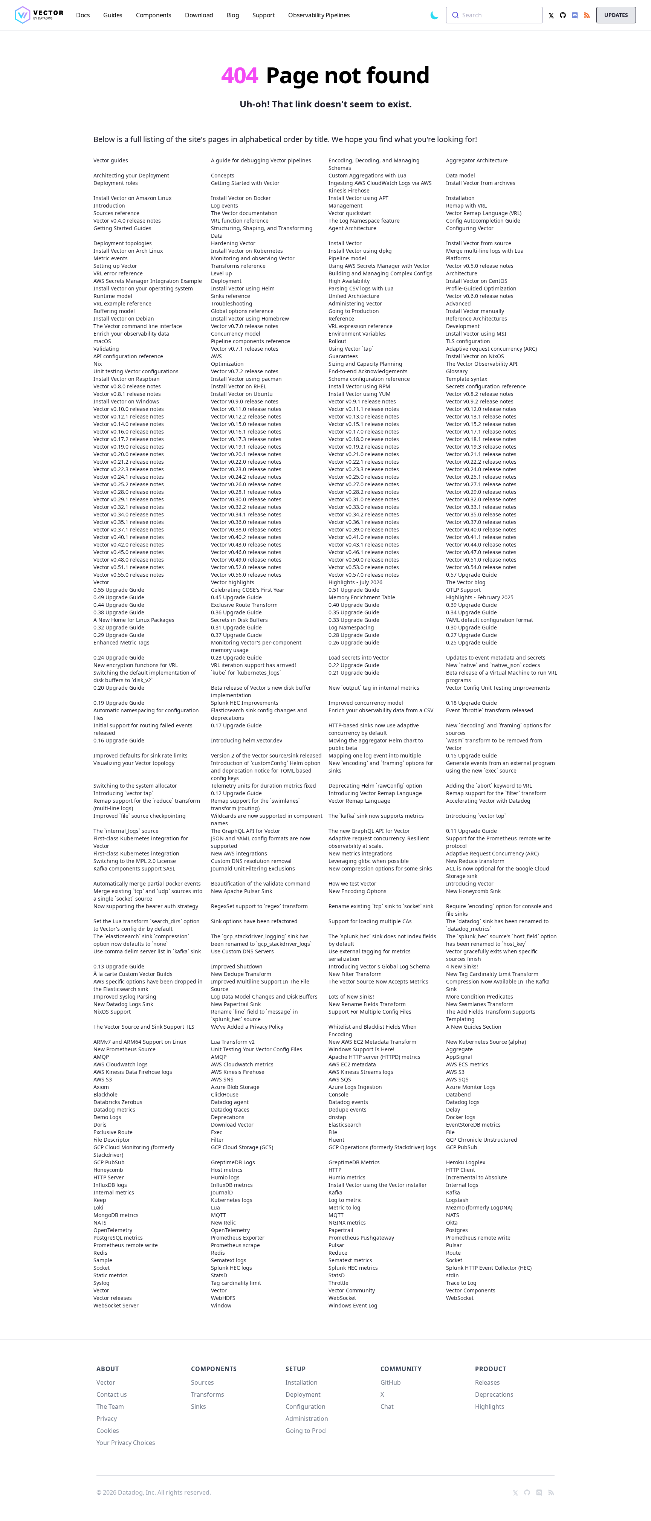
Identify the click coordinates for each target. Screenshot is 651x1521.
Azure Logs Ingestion (355, 1086)
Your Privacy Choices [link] (125, 1443)
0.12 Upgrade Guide (236, 793)
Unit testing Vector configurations (136, 371)
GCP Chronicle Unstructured (481, 1139)
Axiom (101, 1086)
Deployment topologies (122, 243)
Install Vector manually (475, 311)
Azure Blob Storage (235, 1086)
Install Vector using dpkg (360, 250)
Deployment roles (115, 182)
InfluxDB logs (110, 1184)
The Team (110, 1406)
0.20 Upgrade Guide (118, 687)
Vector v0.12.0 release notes (481, 408)
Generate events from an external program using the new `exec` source (500, 766)
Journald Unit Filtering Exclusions (253, 868)
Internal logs (462, 1184)
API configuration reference (128, 356)
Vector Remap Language (359, 800)
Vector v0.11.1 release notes (364, 408)
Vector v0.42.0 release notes (128, 544)
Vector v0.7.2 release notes (244, 371)
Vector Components (470, 1290)
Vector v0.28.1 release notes (246, 491)
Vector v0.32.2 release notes (246, 506)
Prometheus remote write (478, 1237)
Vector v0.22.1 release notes (364, 461)
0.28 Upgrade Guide (354, 634)
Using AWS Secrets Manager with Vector (379, 265)
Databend (458, 1094)
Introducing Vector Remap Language (375, 793)
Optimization (227, 363)
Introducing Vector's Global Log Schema (379, 966)
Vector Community (352, 1290)
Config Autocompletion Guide (483, 220)
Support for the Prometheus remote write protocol (498, 842)
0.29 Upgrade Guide (118, 634)
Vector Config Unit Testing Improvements (498, 687)
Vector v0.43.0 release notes (246, 544)
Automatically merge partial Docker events (147, 883)
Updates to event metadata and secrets (496, 657)
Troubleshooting (231, 303)
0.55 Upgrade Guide (118, 589)
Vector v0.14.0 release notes (128, 424)
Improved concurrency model (366, 702)
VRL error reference (118, 273)
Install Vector (345, 243)
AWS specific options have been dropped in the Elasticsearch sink (148, 985)
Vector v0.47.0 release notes (481, 552)
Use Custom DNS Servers (242, 951)
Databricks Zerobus (117, 1102)
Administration (307, 1418)
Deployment (226, 280)
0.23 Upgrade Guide (236, 657)
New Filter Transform (355, 973)
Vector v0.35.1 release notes (128, 521)
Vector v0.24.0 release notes (481, 469)
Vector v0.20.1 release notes (246, 454)
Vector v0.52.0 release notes (246, 567)
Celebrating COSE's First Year (247, 589)
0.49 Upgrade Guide (118, 597)
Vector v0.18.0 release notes (364, 439)
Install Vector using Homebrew (250, 318)
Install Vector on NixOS (475, 356)
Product (490, 1369)
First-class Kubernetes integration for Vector (140, 842)
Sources (202, 1382)
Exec (216, 1132)
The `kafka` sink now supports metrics (376, 815)
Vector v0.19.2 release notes (364, 446)
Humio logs (225, 1177)
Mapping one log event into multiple (375, 755)
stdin (452, 1275)
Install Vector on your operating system (143, 288)
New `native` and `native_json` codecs (493, 665)
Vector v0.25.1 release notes (481, 476)
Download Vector (232, 1124)
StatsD (219, 1275)
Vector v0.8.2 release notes (479, 393)
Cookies (107, 1430)
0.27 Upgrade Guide (471, 634)
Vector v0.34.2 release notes (364, 514)
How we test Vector (352, 883)
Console (338, 1094)
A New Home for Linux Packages (133, 619)
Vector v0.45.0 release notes (128, 552)
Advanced (458, 303)
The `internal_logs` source (126, 830)
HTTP (335, 1169)
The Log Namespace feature (364, 220)
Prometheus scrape (235, 1245)
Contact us (111, 1394)
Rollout (337, 341)
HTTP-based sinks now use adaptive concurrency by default (374, 729)
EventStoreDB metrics (473, 1124)
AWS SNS (222, 1079)
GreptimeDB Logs (233, 1162)
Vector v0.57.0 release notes (364, 574)
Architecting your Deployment (131, 175)
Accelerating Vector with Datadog (488, 800)
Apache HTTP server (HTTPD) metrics (374, 1056)
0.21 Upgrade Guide (354, 672)
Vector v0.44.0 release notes (481, 544)
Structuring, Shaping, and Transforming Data (262, 231)
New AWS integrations (239, 853)
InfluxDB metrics (232, 1184)
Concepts (222, 175)
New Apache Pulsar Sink (241, 891)
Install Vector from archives (480, 182)
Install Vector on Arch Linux (128, 250)
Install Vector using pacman (246, 378)
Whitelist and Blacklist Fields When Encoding (373, 1030)
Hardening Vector (233, 243)
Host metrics (227, 1169)
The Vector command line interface (137, 326)
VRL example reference (122, 303)
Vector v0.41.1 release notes (481, 537)
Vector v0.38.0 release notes (246, 529)
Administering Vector (355, 303)
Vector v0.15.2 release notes (481, 424)
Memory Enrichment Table (362, 597)
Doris (100, 1124)
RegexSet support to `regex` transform (259, 906)
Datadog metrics (114, 1109)
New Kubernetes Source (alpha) (486, 1041)
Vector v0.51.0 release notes (481, 559)
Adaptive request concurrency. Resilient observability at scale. (379, 842)
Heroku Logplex (465, 1162)
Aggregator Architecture (477, 160)
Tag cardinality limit (236, 1282)
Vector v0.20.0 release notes (128, 454)
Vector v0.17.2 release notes (128, 439)
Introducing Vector (470, 883)
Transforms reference (238, 265)
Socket (454, 1260)
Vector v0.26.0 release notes (246, 484)
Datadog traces (230, 1109)
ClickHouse (224, 1094)
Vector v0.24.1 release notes (128, 476)
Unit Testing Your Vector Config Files (256, 1049)
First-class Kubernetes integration (136, 853)
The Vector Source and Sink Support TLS (143, 1026)
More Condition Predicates (479, 996)
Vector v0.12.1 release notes (128, 416)
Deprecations (228, 1117)
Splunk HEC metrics (353, 1267)
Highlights (489, 1406)
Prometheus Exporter (237, 1237)
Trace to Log (461, 1282)
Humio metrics (347, 1177)
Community (401, 1369)
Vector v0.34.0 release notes (128, 514)
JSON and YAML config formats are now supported (260, 842)
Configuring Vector (470, 228)
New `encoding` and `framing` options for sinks (381, 766)
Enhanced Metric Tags (121, 642)
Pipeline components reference (250, 341)
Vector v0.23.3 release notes (364, 469)
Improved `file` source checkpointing (139, 815)
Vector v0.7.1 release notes (244, 348)
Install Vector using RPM (359, 386)
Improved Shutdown (237, 966)
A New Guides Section (473, 1026)
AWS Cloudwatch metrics (242, 1064)
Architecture (461, 273)
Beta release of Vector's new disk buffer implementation (261, 691)
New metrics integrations (361, 853)
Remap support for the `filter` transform (496, 793)
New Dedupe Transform (241, 973)
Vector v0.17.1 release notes (481, 431)
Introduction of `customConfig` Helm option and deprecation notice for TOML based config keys (266, 770)
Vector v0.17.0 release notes (364, 431)
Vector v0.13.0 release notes (364, 416)
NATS (452, 1215)
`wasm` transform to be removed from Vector (494, 744)
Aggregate (459, 1049)
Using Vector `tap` (351, 348)
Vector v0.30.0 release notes (246, 499)
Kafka (335, 1192)
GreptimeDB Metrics (354, 1162)
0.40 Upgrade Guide (354, 604)
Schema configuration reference (369, 378)
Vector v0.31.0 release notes (364, 499)
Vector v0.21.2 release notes (128, 461)
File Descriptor (111, 1139)
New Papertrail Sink (236, 1004)
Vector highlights (232, 582)
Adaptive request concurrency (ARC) (491, 348)
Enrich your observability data (131, 333)
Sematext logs (228, 1260)
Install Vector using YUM (360, 393)
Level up (221, 273)
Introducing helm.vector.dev (246, 740)
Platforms (458, 258)
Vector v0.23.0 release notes (246, 469)
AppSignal (459, 1056)
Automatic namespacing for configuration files (146, 714)
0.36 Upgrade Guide (236, 612)
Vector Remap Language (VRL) (483, 213)
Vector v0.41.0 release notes (364, 537)
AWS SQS (340, 1079)
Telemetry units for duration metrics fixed (263, 785)
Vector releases (112, 1297)
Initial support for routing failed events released (143, 729)
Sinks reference (230, 295)
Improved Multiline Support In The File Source (260, 985)
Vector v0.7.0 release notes (244, 326)
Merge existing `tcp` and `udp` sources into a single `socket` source (147, 894)
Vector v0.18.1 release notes (481, 439)
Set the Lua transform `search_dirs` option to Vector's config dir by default (146, 925)
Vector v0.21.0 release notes (364, 454)
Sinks (198, 1406)
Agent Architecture (352, 228)
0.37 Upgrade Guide (236, 634)
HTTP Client (460, 1169)
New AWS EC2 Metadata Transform (372, 1041)
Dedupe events (348, 1109)
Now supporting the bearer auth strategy (145, 906)
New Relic (223, 1222)
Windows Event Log (353, 1305)
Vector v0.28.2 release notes (364, 491)
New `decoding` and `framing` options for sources (498, 729)
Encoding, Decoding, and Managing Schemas (374, 164)
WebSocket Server (116, 1305)
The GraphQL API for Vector (245, 830)
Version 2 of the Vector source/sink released (266, 755)
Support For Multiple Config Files (370, 1011)
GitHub (391, 1382)
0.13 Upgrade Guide (118, 966)
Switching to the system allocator (135, 785)
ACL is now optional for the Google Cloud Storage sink (497, 872)
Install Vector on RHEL (238, 386)
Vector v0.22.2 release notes (481, 461)
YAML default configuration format (489, 619)
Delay (453, 1109)
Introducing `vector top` (476, 815)
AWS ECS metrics (467, 1064)
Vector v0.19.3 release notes (481, 446)
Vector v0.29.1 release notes (128, 499)
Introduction (109, 205)
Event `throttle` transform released (489, 710)
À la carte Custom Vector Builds (133, 973)
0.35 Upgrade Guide (354, 612)
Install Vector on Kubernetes (247, 250)
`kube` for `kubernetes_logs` (246, 672)
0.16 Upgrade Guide (118, 740)
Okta (452, 1222)
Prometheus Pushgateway (361, 1237)
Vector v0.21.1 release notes (481, 454)
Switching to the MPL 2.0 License (134, 860)
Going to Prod (306, 1430)
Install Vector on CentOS (476, 280)
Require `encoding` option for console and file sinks (499, 910)
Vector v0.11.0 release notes (246, 408)
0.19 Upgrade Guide (118, 702)
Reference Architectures (476, 318)
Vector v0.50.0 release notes (364, 559)
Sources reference (116, 213)
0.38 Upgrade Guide (118, 612)
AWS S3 (455, 1071)
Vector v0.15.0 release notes (246, 424)
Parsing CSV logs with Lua (361, 288)
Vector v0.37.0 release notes (481, 521)
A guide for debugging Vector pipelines (261, 160)
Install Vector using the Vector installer (378, 1184)
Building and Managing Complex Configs (380, 273)
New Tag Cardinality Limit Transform (492, 973)
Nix (97, 363)
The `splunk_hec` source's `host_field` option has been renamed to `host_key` (501, 940)
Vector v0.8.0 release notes (127, 386)
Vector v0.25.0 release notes (364, 476)
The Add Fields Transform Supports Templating (490, 1015)
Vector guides (110, 160)
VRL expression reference (361, 326)
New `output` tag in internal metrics (374, 687)
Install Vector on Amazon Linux (132, 198)
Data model (460, 175)
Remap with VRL (466, 205)
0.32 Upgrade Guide (118, 627)
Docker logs (460, 1117)
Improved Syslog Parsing (124, 996)
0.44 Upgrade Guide (118, 604)
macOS (102, 341)
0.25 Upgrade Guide (471, 642)
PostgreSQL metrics (118, 1237)
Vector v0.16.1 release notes (246, 431)
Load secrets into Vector (359, 657)
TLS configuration (468, 341)
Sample (102, 1260)
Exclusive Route (113, 1132)
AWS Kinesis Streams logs (361, 1071)
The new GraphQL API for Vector (369, 830)
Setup (296, 1369)
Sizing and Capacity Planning (365, 363)
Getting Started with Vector (245, 182)
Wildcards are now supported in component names (266, 819)
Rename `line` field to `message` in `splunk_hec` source (254, 1015)
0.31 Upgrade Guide (236, 627)
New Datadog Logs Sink (123, 1004)
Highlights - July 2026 (355, 582)
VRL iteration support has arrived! (253, 665)
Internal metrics (113, 1192)
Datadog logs (463, 1102)
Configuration (306, 1406)
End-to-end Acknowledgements (368, 371)
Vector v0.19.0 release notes (128, 446)
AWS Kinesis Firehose (237, 1071)
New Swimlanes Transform (479, 1004)
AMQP (101, 1056)
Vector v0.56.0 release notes (246, 574)
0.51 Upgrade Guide (354, 589)
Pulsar (336, 1245)
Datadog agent (230, 1102)
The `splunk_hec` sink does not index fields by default (382, 940)
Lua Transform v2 (233, 1041)
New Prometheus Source (124, 1049)
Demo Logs (107, 1117)
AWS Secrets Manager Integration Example (147, 280)
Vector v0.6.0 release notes (479, 295)
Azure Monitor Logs (470, 1086)
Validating (106, 348)
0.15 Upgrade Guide (471, 755)
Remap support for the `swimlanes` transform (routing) (255, 804)
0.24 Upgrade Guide (118, 657)
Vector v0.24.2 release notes (246, 476)
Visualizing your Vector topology (133, 763)
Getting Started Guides (122, 228)
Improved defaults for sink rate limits (140, 755)
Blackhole (105, 1094)
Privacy (106, 1418)
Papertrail (341, 1230)
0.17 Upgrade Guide (236, 725)
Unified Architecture (354, 295)
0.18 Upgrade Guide (471, 702)
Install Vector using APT (358, 198)
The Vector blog (466, 582)
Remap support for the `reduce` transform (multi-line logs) (146, 804)
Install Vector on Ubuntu (242, 393)
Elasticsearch (345, 1124)
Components (214, 1369)
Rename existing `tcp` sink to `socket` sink (381, 906)
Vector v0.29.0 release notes (481, 491)
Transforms (207, 1394)
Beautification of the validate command (260, 883)
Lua (215, 1207)
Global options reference (242, 311)
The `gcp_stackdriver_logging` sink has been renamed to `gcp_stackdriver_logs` (261, 940)
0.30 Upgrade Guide (471, 627)
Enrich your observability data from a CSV (381, 710)
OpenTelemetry (112, 1230)
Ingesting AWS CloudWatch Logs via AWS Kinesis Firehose (380, 186)
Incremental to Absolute (476, 1177)
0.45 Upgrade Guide (236, 597)
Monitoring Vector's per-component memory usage (256, 646)
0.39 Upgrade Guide (471, 604)
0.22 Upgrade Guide (354, 665)
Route (453, 1252)
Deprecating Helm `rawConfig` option (375, 785)
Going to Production (354, 311)
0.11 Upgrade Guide (471, 830)
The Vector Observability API (482, 363)
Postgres (457, 1230)
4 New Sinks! (462, 966)
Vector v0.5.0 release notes (479, 265)
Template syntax (466, 378)
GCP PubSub (461, 1147)
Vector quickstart (350, 213)
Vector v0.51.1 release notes (128, 567)
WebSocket (342, 1297)
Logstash (457, 1199)
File (333, 1132)
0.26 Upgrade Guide (354, 642)
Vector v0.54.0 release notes (481, 567)
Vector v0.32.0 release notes (481, 499)
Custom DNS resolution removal (251, 860)
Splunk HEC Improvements (244, 702)
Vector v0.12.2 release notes (246, 416)
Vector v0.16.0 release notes (128, 431)
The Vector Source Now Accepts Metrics (378, 981)
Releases (487, 1382)
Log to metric (345, 1199)
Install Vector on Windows (126, 401)
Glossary (457, 371)
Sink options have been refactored (254, 921)
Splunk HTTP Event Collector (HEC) (489, 1267)
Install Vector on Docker (241, 198)
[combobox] (494, 15)
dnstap (337, 1117)
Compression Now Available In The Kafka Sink (498, 985)
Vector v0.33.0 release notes (364, 506)
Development (463, 326)
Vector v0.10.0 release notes (128, 408)
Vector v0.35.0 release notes (481, 514)
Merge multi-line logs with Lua (485, 250)
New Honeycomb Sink (473, 891)
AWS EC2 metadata (352, 1064)
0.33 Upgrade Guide (354, 619)
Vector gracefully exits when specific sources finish (492, 955)
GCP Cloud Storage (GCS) (242, 1147)
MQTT (218, 1215)
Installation (460, 198)
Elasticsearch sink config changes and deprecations (259, 714)
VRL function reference (240, 220)
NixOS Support (112, 1011)
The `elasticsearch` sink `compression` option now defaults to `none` (141, 940)
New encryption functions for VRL (135, 665)
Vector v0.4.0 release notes (127, 220)
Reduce (338, 1252)
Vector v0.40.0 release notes (481, 529)
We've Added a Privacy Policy (247, 1026)
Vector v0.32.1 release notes (128, 506)
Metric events (110, 258)
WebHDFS (223, 1297)
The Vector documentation (244, 213)
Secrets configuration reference (486, 386)
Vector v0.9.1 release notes (362, 401)
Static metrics (110, 1275)
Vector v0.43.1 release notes (364, 544)
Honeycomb (108, 1169)
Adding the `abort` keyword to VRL (489, 785)
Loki (98, 1207)
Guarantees (343, 356)
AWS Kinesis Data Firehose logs (132, 1071)
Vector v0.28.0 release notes (128, 491)
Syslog (101, 1282)
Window (221, 1305)
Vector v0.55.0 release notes (128, 574)
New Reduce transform (475, 860)
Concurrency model (235, 333)
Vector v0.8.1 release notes (127, 393)
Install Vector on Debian (123, 318)
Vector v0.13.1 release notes (481, 416)
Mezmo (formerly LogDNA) (479, 1207)
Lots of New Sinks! (351, 996)
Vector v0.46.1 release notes (364, 552)
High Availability (349, 280)
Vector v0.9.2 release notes (479, 401)
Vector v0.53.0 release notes (364, 567)
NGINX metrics (347, 1222)
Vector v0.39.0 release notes (364, 529)
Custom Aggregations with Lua (367, 175)
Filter (217, 1139)
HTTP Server (108, 1177)
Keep (99, 1199)
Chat (387, 1406)
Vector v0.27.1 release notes (481, 484)
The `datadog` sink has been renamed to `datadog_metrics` (497, 925)
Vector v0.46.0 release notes (246, 552)
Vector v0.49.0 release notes (246, 559)
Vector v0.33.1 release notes (481, 506)
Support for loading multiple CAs (370, 921)
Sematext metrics (350, 1260)
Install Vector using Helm (243, 288)
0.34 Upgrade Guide (471, 612)
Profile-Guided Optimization (481, 288)
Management (345, 205)
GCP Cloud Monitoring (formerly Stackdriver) (133, 1151)
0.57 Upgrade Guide (471, 574)
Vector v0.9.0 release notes (244, 401)
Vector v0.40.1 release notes (128, 537)
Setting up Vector (115, 265)
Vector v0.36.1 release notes (364, 521)
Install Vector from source (478, 243)
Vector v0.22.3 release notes (128, 469)
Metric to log (345, 1207)
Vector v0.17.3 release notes (246, 439)
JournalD (222, 1192)
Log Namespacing (351, 627)
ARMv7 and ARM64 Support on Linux (139, 1041)
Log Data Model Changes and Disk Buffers (264, 996)
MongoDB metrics (116, 1215)
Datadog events (348, 1102)
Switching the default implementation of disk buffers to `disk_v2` (144, 676)
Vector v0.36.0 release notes (246, 521)
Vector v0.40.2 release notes (246, 537)
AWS (216, 356)
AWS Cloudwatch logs (120, 1064)
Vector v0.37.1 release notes (128, 529)
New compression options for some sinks (380, 868)
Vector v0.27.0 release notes (364, 484)
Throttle (338, 1282)
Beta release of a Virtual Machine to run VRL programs (501, 676)
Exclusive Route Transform (244, 604)
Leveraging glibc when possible (369, 860)
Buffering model (114, 311)
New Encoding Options (358, 891)
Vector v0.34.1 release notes (246, 514)
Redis (100, 1252)
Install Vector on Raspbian (126, 378)
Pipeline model (347, 258)
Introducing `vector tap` (123, 793)
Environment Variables (357, 333)
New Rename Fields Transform (367, 1004)
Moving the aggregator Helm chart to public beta (376, 744)
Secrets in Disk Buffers (239, 619)
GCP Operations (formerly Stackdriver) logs (382, 1147)
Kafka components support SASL (134, 868)
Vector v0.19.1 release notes (246, 446)
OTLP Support (463, 589)
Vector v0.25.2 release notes (128, 484)
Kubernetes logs (231, 1199)
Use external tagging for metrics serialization (370, 955)
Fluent (336, 1139)
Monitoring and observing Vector (253, 258)
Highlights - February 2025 (479, 597)
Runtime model (112, 295)
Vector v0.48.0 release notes (128, 559)
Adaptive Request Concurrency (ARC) (492, 853)
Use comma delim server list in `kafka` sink (147, 951)
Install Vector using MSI (476, 333)
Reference (341, 318)
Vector (101, 582)
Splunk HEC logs (231, 1267)
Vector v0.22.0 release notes (246, 461)
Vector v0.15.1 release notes (364, 424)
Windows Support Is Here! (361, 1049)
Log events (224, 205)
